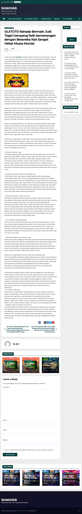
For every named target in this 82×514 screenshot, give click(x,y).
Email (5, 430)
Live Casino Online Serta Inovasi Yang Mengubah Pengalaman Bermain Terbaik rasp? (71, 97)
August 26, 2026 (70, 480)
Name (5, 420)
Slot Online (67, 19)
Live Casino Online (31, 19)
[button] (79, 19)
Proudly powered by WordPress (9, 510)
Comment (6, 387)
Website (5, 440)
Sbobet (57, 19)
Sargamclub (9, 8)
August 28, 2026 (30, 480)
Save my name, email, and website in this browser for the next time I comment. (29, 450)
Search (66, 27)
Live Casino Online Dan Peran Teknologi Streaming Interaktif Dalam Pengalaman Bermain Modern (71, 86)
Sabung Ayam (46, 19)
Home (79, 510)
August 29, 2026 (11, 480)
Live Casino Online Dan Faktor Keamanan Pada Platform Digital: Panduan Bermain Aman (71, 55)
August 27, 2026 (50, 480)
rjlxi (13, 48)
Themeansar (32, 510)
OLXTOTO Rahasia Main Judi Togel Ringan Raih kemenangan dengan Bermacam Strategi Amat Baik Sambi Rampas (43, 329)
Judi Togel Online (14, 19)
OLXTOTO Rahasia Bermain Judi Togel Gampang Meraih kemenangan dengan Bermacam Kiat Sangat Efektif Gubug (18, 329)
